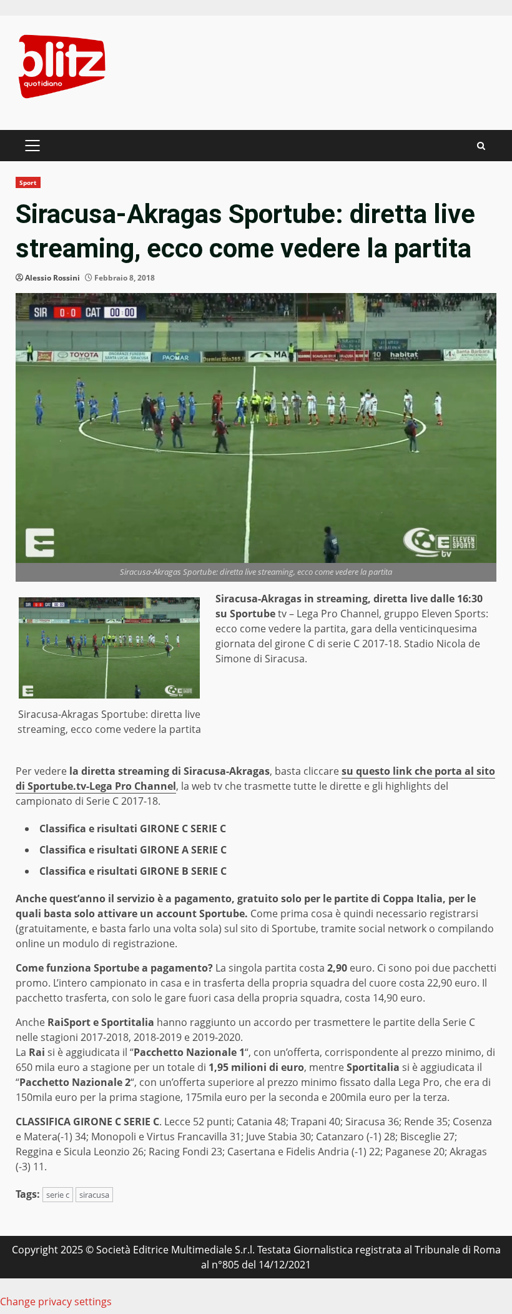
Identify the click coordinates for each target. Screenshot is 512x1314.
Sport (28, 182)
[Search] (481, 146)
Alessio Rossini (52, 277)
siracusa (94, 1194)
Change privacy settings (56, 1301)
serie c (57, 1194)
